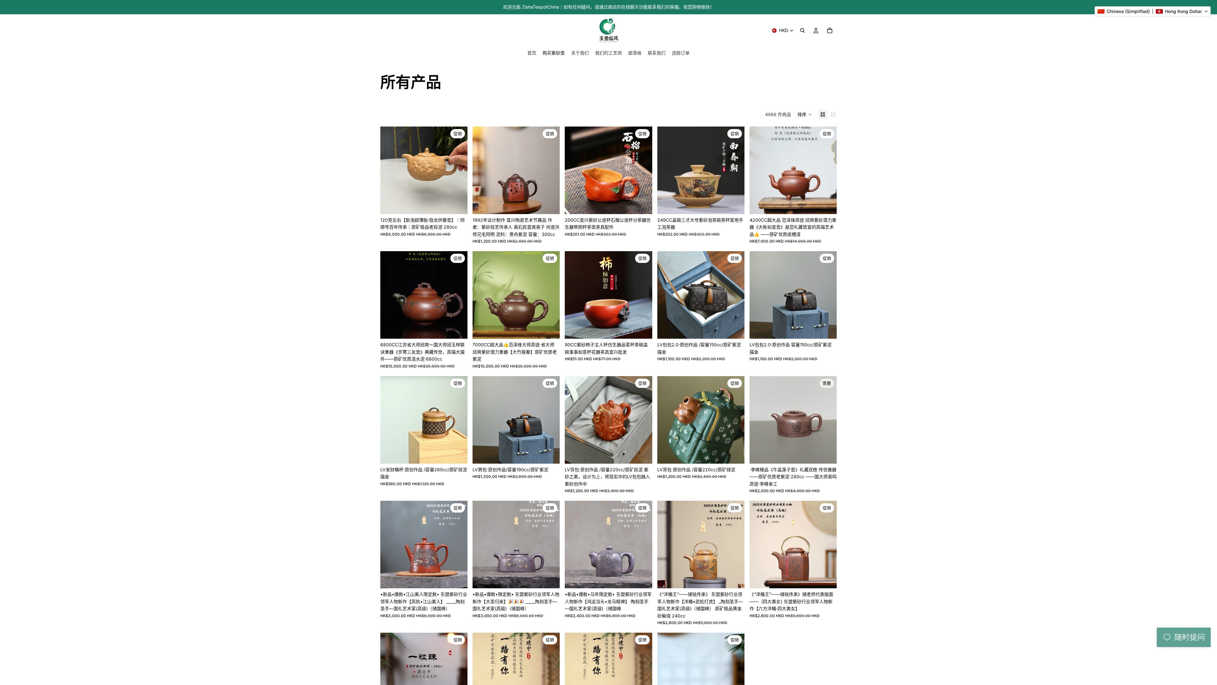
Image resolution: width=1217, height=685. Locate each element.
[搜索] (802, 30)
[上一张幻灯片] (389, 170)
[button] (804, 114)
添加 (555, 204)
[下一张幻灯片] (457, 170)
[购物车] (830, 30)
